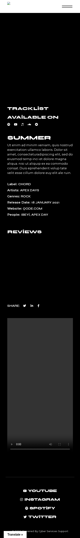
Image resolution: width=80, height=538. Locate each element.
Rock (26, 196)
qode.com (32, 208)
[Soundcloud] (31, 124)
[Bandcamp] (38, 124)
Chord (24, 184)
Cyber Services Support (53, 531)
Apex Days (29, 190)
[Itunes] (24, 124)
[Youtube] (17, 124)
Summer (29, 137)
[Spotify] (10, 124)
